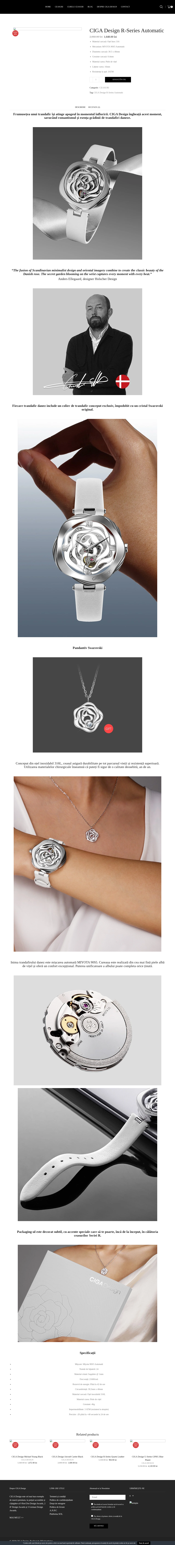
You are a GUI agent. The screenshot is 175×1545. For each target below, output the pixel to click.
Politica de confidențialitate (61, 1500)
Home (48, 7)
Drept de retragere (57, 1503)
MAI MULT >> (17, 1517)
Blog (90, 7)
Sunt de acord (144, 1543)
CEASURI (104, 87)
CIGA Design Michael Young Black (27, 1457)
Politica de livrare (57, 1507)
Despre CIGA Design (107, 7)
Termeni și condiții (58, 1496)
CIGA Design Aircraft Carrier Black (67, 1457)
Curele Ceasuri (75, 7)
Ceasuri (59, 7)
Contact (125, 7)
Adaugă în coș (119, 79)
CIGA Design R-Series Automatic (108, 92)
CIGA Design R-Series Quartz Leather (107, 1457)
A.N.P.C (53, 1510)
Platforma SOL (56, 1514)
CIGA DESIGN (27, 1460)
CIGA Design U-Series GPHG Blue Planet (147, 1458)
